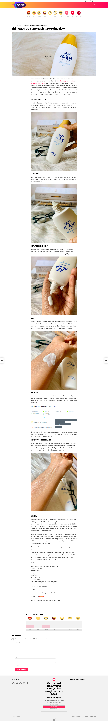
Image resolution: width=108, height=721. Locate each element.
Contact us (18, 1)
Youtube (62, 5)
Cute (33, 16)
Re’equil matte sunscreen (38, 83)
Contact (69, 5)
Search (94, 5)
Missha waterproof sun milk (65, 81)
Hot (72, 16)
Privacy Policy (93, 716)
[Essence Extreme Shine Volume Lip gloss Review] (2, 360)
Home (13, 1)
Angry (55, 16)
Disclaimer (85, 716)
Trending (78, 16)
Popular (66, 16)
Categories (54, 5)
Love (28, 16)
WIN (61, 16)
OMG (50, 16)
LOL (45, 16)
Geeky (39, 16)
